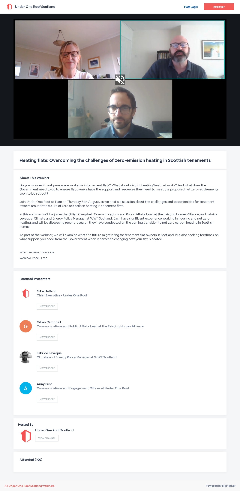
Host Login (191, 7)
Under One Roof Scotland (54, 430)
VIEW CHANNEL (47, 438)
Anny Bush (44, 384)
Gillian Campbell (49, 322)
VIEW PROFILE (47, 306)
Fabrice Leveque (49, 353)
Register (218, 6)
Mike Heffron (46, 291)
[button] (120, 79)
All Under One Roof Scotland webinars (29, 486)
